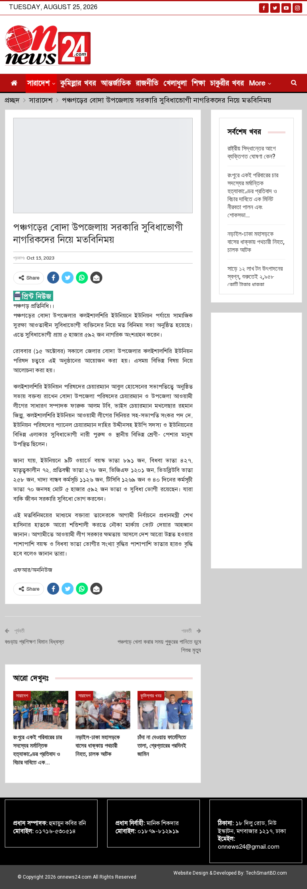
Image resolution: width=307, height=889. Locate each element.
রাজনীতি (147, 83)
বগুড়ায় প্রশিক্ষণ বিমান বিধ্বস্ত (34, 641)
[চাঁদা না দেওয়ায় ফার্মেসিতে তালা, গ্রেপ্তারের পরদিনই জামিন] (165, 710)
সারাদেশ (38, 83)
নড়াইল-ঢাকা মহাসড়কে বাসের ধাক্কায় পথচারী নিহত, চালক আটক (256, 242)
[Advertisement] (256, 440)
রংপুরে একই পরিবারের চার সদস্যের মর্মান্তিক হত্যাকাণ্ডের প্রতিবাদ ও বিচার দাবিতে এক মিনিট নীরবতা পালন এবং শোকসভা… (252, 195)
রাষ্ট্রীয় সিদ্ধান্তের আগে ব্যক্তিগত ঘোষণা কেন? (251, 152)
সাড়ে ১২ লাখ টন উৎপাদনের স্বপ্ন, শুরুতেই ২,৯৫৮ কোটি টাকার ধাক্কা (255, 276)
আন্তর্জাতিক (116, 83)
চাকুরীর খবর (227, 83)
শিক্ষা (198, 83)
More (257, 83)
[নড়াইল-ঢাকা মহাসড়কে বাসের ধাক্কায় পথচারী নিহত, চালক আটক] (103, 710)
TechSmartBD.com (266, 873)
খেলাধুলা (175, 83)
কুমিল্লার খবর (78, 83)
